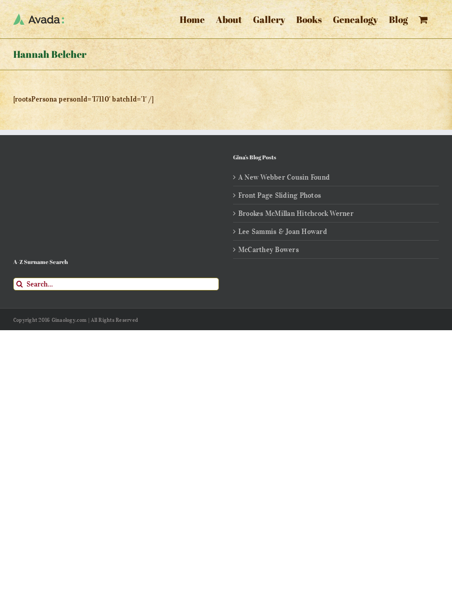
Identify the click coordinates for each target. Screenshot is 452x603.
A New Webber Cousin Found (284, 177)
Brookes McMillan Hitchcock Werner (296, 213)
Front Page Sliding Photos (279, 195)
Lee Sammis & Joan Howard (282, 231)
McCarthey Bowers (268, 249)
